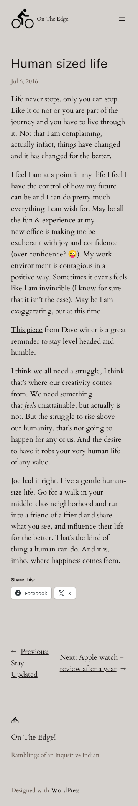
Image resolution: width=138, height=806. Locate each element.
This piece (27, 330)
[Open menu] (122, 19)
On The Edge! (53, 19)
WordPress (65, 790)
